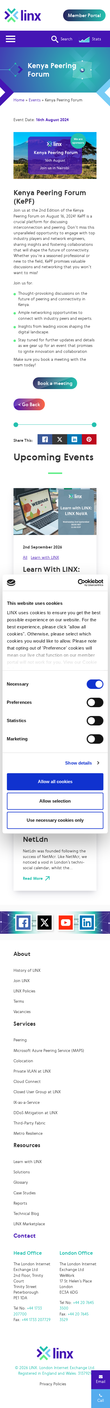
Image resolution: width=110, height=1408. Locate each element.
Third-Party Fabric (29, 1123)
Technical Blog (26, 1213)
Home (18, 100)
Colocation (23, 1060)
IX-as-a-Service (26, 1102)
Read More (33, 878)
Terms (18, 1001)
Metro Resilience (28, 1133)
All (25, 557)
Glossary (20, 1182)
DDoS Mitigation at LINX (35, 1112)
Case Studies (24, 1192)
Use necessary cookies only (55, 820)
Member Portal (84, 15)
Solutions (21, 1172)
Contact (24, 1235)
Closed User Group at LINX (37, 1091)
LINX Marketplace (29, 1223)
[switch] (95, 702)
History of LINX (26, 970)
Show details (78, 762)
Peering (20, 1040)
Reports (20, 1203)
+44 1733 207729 (36, 1319)
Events (34, 100)
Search (66, 39)
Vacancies (22, 1011)
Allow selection (55, 800)
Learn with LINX (45, 557)
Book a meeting (55, 383)
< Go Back (29, 404)
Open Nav (10, 39)
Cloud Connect (27, 1081)
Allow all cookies (55, 781)
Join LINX (21, 980)
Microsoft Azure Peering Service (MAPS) (48, 1050)
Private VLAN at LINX (32, 1071)
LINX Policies (24, 991)
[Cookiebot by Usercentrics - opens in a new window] (78, 583)
